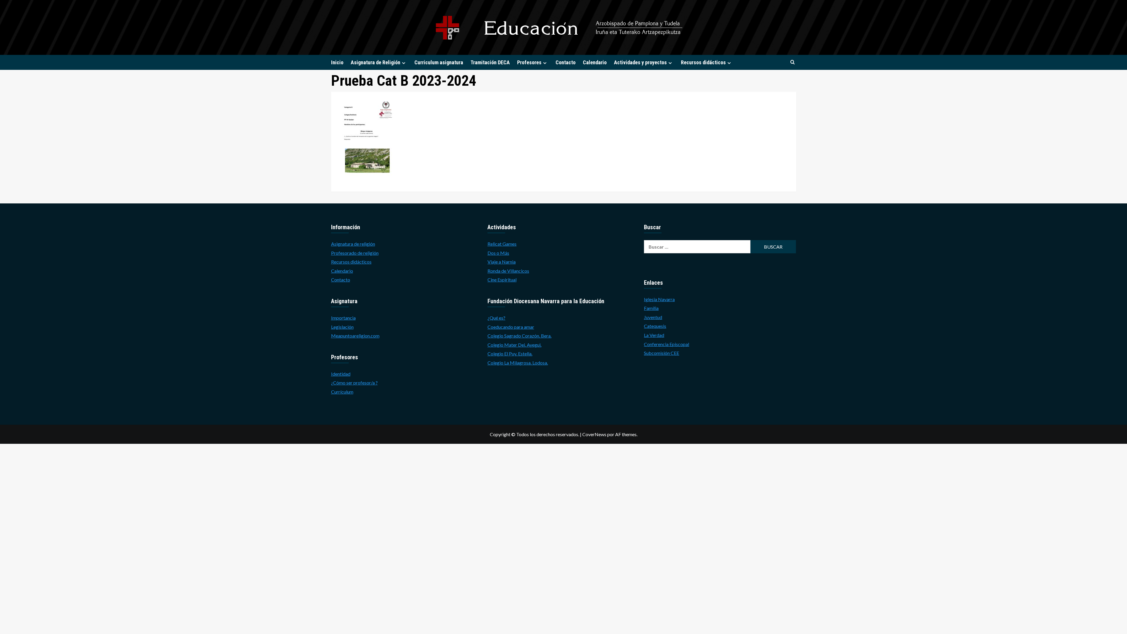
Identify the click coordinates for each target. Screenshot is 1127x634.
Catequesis (655, 326)
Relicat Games (502, 244)
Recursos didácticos (703, 62)
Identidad (340, 374)
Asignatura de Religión (375, 62)
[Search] (792, 62)
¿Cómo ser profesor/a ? (354, 382)
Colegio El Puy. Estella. (509, 353)
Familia (651, 308)
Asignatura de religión (353, 244)
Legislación (342, 327)
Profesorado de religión (355, 253)
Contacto (566, 62)
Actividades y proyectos (640, 62)
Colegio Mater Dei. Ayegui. (514, 345)
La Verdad (654, 335)
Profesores (529, 62)
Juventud (653, 317)
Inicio (337, 62)
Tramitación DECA (490, 62)
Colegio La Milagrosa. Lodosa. (517, 362)
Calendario (595, 62)
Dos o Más (498, 253)
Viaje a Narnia (501, 261)
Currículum (342, 391)
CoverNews (594, 434)
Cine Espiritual (502, 279)
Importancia (343, 318)
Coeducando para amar (510, 327)
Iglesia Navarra (659, 299)
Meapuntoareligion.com (355, 335)
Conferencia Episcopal (666, 344)
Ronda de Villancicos (508, 271)
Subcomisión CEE (661, 353)
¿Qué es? (496, 318)
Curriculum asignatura (438, 62)
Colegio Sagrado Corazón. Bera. (519, 335)
